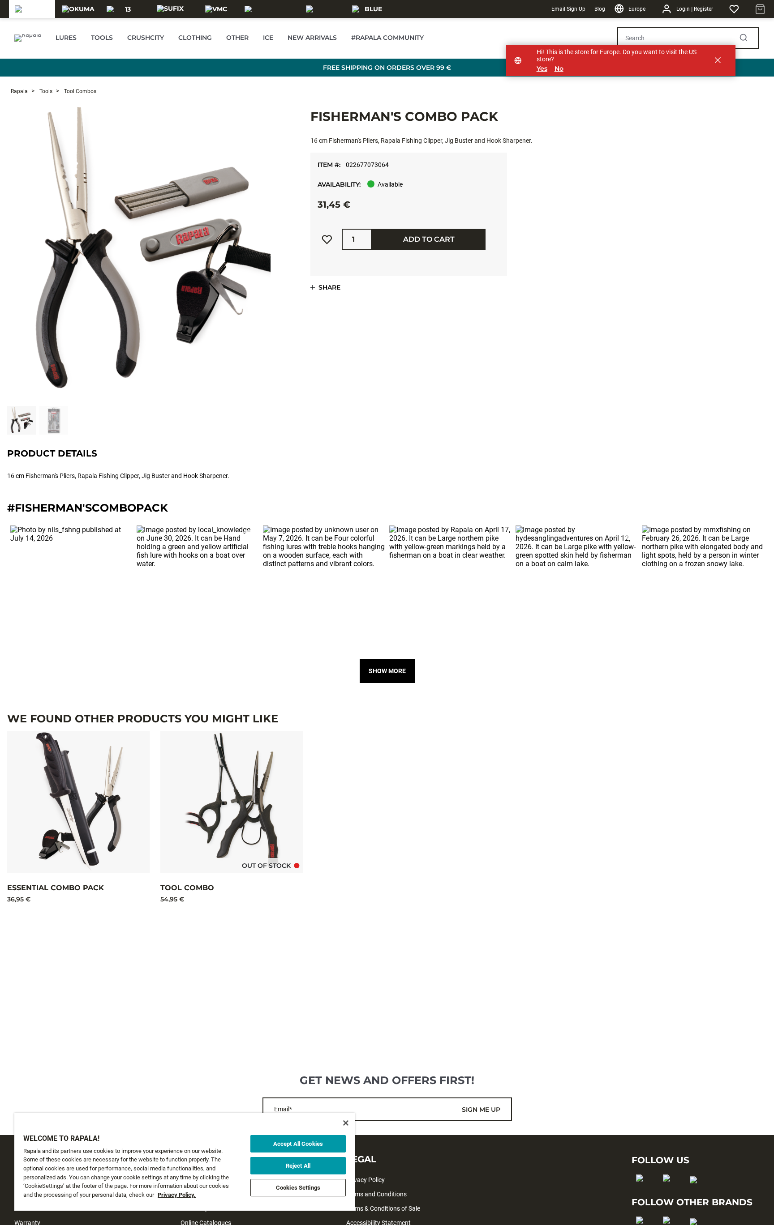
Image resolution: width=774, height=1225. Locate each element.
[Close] (345, 1123)
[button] (71, 586)
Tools (45, 91)
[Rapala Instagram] (669, 1192)
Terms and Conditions (376, 1194)
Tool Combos (79, 91)
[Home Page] (27, 38)
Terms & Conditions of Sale (383, 1208)
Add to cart (429, 239)
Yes (542, 69)
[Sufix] (170, 9)
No (559, 69)
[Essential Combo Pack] (78, 802)
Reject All (298, 1165)
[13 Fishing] (124, 9)
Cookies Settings (298, 1187)
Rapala (19, 91)
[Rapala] (31, 9)
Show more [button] (387, 670)
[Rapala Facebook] (642, 1192)
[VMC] (216, 9)
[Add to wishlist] (327, 239)
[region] (184, 1162)
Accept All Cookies (298, 1143)
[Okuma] (78, 9)
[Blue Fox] (370, 9)
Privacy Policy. (177, 1194)
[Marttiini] (324, 9)
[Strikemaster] (270, 9)
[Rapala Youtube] (696, 1194)
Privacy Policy (365, 1179)
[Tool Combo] (231, 802)
